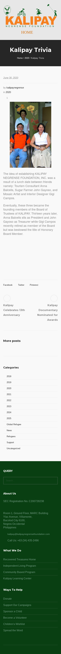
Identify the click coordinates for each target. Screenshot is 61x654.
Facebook (8, 285)
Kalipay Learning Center (17, 578)
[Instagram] (30, 651)
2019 (9, 382)
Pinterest (34, 285)
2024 (9, 412)
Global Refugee (14, 424)
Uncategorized (13, 448)
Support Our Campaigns (17, 605)
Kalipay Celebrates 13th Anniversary (14, 310)
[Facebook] (26, 651)
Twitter (21, 285)
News (9, 430)
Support (10, 442)
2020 (27, 58)
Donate (7, 598)
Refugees (11, 436)
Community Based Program (19, 572)
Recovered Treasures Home (19, 559)
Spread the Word (13, 630)
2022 (9, 400)
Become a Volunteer (15, 617)
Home (20, 58)
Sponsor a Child (12, 611)
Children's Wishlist (14, 624)
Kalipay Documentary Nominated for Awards (47, 312)
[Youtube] (38, 651)
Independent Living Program (19, 565)
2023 (9, 406)
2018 (9, 376)
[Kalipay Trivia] (30, 134)
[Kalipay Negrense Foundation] (30, 15)
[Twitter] (34, 651)
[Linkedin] (22, 651)
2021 (9, 394)
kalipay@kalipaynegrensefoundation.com (28, 534)
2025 (9, 418)
